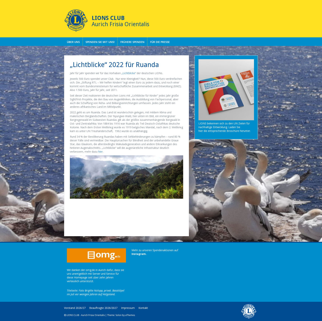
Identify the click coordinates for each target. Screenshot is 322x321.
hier (100, 151)
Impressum (128, 308)
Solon (118, 315)
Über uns (73, 42)
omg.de (90, 270)
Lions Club (108, 18)
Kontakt (143, 308)
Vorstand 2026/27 (75, 308)
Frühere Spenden (132, 42)
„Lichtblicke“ (128, 73)
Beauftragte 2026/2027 (103, 308)
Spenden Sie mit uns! (100, 42)
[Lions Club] (76, 20)
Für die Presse (160, 42)
